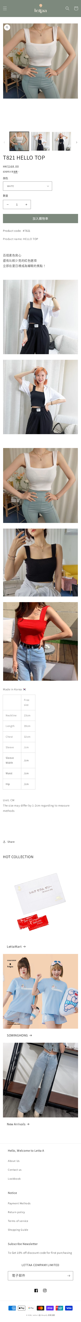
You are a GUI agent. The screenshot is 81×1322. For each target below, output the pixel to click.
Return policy (16, 1212)
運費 (16, 172)
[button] (5, 8)
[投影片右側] (76, 142)
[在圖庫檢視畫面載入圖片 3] (40, 141)
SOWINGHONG (17, 1035)
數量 (5, 195)
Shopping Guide (18, 1229)
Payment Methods (19, 1203)
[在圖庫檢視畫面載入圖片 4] (61, 141)
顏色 (5, 178)
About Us (14, 1161)
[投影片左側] (4, 142)
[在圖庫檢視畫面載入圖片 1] (19, 141)
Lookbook (14, 1178)
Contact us (15, 1169)
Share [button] (11, 841)
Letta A (36, 1315)
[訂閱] (68, 1275)
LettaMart (14, 946)
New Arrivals (16, 1124)
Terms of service (18, 1221)
